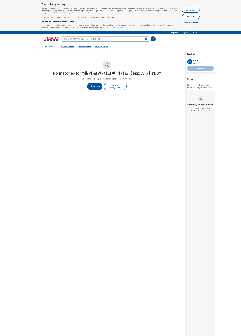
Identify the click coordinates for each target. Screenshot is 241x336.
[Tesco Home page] (51, 39)
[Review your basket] (189, 61)
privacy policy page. (90, 10)
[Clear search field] (145, 38)
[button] (174, 32)
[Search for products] (153, 38)
